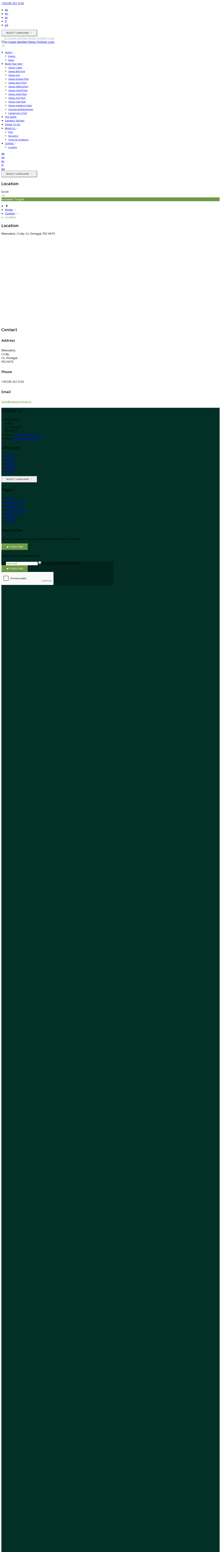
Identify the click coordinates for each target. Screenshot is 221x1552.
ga (6, 25)
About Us (10, 128)
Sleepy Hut (14, 75)
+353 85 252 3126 (12, 3)
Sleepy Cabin (15, 67)
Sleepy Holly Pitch (17, 94)
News (11, 60)
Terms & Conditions (18, 139)
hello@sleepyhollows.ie (16, 402)
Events (11, 56)
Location (12, 147)
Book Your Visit (14, 63)
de (6, 10)
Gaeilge (10, 471)
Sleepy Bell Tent (16, 71)
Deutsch (10, 456)
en (6, 14)
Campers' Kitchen (14, 120)
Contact (9, 143)
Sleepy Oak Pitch (17, 101)
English (9, 460)
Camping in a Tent (17, 113)
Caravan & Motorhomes (20, 109)
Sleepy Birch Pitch (17, 82)
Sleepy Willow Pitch (18, 86)
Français (10, 467)
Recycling (13, 135)
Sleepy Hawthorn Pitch (20, 105)
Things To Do (12, 124)
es (6, 17)
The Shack (10, 116)
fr (6, 21)
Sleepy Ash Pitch (17, 97)
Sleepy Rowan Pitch (18, 79)
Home (8, 52)
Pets (10, 132)
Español (10, 464)
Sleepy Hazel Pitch (18, 90)
